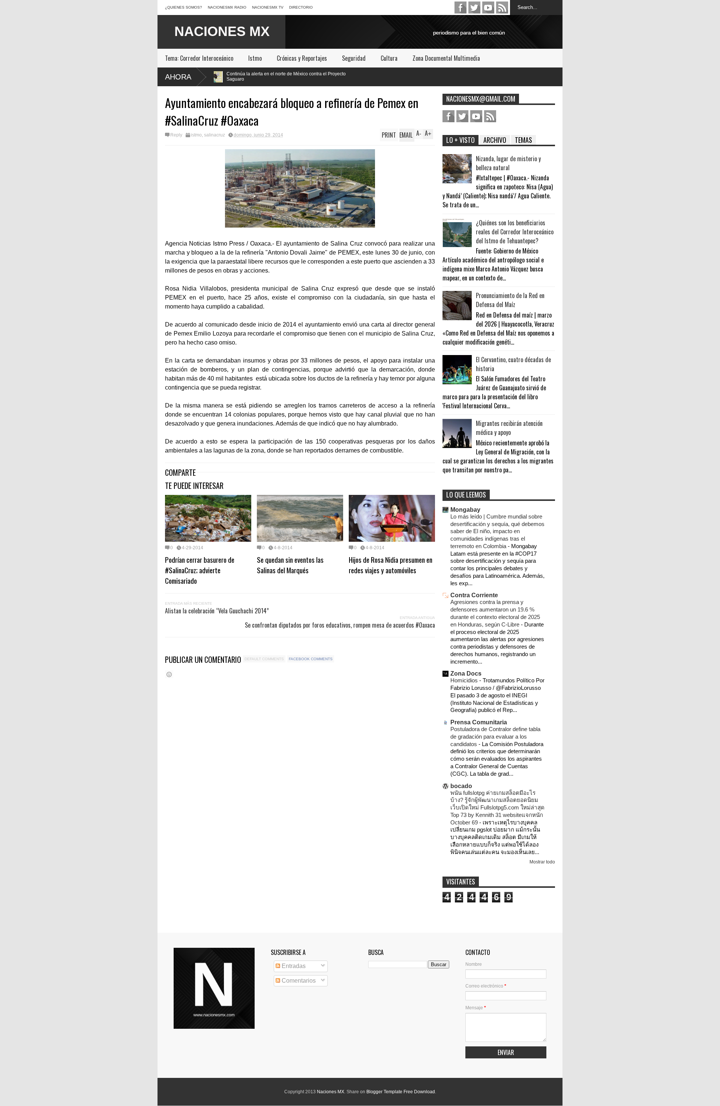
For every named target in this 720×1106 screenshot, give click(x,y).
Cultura (389, 58)
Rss (502, 7)
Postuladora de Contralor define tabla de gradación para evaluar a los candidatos (495, 736)
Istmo (255, 58)
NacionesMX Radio (227, 7)
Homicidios (464, 680)
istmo (196, 135)
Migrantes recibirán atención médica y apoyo (509, 428)
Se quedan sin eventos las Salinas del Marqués (290, 564)
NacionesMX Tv (268, 7)
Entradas (293, 966)
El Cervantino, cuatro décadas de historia (513, 364)
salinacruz (214, 135)
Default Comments (264, 659)
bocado (461, 786)
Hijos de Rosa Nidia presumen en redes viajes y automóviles (390, 564)
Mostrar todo (542, 862)
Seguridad (354, 58)
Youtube (488, 7)
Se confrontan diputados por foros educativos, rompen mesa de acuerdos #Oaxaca (340, 624)
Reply (176, 135)
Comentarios (298, 980)
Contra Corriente (474, 595)
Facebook (460, 7)
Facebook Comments (311, 659)
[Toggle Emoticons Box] (169, 674)
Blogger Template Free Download (400, 1091)
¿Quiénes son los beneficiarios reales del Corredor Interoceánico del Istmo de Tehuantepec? (515, 231)
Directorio (301, 7)
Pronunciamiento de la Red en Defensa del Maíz (510, 300)
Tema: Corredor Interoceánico (199, 58)
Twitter (474, 7)
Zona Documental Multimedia (446, 58)
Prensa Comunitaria (478, 722)
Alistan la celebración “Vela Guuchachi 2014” (217, 610)
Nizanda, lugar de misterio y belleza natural (508, 163)
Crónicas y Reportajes (302, 58)
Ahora (178, 77)
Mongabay (465, 510)
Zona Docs (466, 673)
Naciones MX (330, 1091)
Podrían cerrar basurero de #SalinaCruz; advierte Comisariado (199, 570)
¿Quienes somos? (183, 7)
